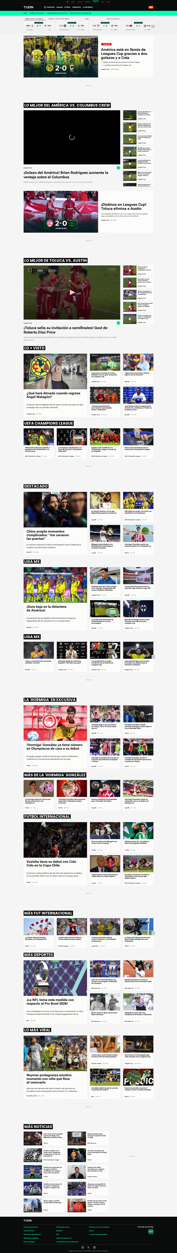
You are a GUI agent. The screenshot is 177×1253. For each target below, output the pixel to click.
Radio (102, 1)
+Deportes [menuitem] (76, 7)
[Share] (118, 168)
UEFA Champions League (33, 456)
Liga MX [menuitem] (59, 7)
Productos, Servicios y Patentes (99, 1227)
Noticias (80, 1)
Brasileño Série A (32, 1096)
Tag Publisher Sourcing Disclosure (67, 1242)
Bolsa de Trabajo (29, 1242)
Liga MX (127, 381)
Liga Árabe (94, 946)
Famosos (87, 1)
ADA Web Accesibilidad (31, 1238)
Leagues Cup (31, 414)
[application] (72, 137)
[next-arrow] (153, 26)
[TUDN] (29, 7)
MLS (92, 1096)
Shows (73, 1)
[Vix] (150, 7)
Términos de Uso (29, 1230)
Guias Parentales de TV (63, 1238)
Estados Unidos (92, 1176)
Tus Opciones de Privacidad (98, 1234)
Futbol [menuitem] (67, 7)
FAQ (57, 1234)
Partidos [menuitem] (51, 7)
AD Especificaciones (63, 1227)
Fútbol (127, 553)
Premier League (63, 946)
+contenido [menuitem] (88, 7)
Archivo (91, 1230)
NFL (28, 1020)
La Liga (93, 553)
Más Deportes (95, 988)
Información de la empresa (32, 1234)
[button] (72, 137)
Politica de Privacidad (31, 1227)
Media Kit (59, 1230)
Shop (108, 1)
